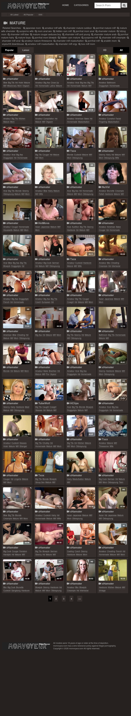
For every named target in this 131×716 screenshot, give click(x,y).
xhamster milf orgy (67, 43)
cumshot (111, 118)
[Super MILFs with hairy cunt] (81, 462)
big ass (46, 82)
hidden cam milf (63, 31)
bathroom (111, 82)
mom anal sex (44, 31)
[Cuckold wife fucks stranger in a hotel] (17, 426)
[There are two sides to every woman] (49, 281)
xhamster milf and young (77, 34)
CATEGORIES (81, 5)
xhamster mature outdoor (79, 27)
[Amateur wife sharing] (81, 570)
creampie (119, 190)
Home (65, 5)
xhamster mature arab (104, 34)
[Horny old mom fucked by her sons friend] (113, 353)
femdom (23, 551)
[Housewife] (17, 209)
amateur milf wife (53, 27)
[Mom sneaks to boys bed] (81, 498)
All (121, 50)
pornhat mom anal (84, 31)
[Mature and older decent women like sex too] (49, 173)
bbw (5, 82)
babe (86, 118)
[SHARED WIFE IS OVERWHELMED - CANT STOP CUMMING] (113, 245)
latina (52, 85)
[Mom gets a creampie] (17, 498)
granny (102, 154)
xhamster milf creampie (113, 37)
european (46, 302)
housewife (8, 230)
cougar (45, 154)
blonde (70, 154)
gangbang (16, 590)
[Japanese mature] (113, 281)
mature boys (24, 37)
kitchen (22, 118)
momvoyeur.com (26, 646)
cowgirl (70, 302)
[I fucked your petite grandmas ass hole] (81, 209)
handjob (7, 554)
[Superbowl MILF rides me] (81, 281)
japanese (45, 226)
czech (38, 302)
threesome (104, 446)
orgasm (26, 85)
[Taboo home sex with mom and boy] (49, 570)
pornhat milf (93, 40)
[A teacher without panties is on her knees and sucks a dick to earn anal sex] (17, 245)
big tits (11, 82)
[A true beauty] (113, 317)
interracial (116, 266)
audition (75, 226)
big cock (47, 262)
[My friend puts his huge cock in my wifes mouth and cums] (49, 498)
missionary (12, 85)
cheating (115, 262)
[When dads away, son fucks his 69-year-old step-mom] (17, 353)
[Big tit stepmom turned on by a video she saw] (49, 137)
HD (104, 50)
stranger (23, 446)
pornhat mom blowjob (45, 37)
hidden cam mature (70, 37)
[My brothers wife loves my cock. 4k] (81, 101)
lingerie (17, 479)
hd (16, 82)
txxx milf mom (88, 43)
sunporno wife (26, 31)
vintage (102, 590)
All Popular (28, 14)
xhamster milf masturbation (70, 40)
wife (117, 157)
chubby (45, 443)
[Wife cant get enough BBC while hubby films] (17, 570)
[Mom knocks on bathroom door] (113, 65)
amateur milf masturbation (40, 43)
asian (37, 226)
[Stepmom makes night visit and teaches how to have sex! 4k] (49, 353)
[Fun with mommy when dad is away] (49, 209)
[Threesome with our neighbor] (113, 426)
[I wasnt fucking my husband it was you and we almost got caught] (113, 209)
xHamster (12, 79)
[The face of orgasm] (49, 101)
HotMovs (43, 223)
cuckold (77, 154)
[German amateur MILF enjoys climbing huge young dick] (49, 245)
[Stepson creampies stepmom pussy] (17, 317)
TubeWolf (44, 403)
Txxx (72, 151)
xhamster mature (107, 31)
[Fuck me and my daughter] (49, 462)
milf (4, 85)
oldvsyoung (77, 157)
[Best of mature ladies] (17, 462)
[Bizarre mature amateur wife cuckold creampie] (113, 173)
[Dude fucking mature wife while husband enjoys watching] (81, 245)
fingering (103, 121)
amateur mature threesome (38, 40)
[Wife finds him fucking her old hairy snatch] (113, 137)
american (79, 118)
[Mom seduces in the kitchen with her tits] (17, 101)
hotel (21, 82)
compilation (48, 118)
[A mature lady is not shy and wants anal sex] (113, 389)
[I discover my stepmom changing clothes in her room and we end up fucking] (49, 65)
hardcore (109, 193)
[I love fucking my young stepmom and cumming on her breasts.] (17, 65)
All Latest (14, 14)
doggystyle (104, 85)
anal (77, 82)
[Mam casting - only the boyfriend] (81, 534)
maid (27, 406)
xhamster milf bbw (19, 34)
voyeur (53, 374)
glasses (38, 410)
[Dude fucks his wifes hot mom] (113, 570)
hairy (108, 154)
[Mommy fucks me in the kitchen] (81, 426)
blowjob (6, 266)
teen (121, 482)
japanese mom (33, 27)
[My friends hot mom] (81, 137)
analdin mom (110, 40)
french (6, 302)
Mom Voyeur (25, 6)
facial (118, 118)
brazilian (53, 370)
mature (27, 82)
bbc (108, 262)
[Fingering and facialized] (113, 101)
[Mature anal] (17, 173)
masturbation (83, 121)
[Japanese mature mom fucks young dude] (113, 498)
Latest (25, 50)
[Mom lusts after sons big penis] (17, 534)
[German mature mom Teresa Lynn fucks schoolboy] (49, 534)
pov (47, 374)
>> (79, 598)
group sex (40, 482)
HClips (74, 403)
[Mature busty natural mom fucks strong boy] (81, 317)
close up (55, 82)
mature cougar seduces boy (46, 34)
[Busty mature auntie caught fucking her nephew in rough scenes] (49, 389)
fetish (101, 193)
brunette (110, 190)
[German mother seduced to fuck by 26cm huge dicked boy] (113, 462)
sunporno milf (91, 37)
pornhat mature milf (105, 27)
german (55, 262)
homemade (44, 85)
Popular (9, 50)
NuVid (105, 187)
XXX (40, 14)
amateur (39, 82)
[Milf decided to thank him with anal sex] (17, 137)
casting (70, 551)
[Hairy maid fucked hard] (17, 389)
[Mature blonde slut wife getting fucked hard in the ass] (81, 389)
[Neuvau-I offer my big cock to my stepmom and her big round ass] (49, 317)
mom (19, 85)
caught (45, 406)
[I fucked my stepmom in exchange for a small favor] (49, 426)
